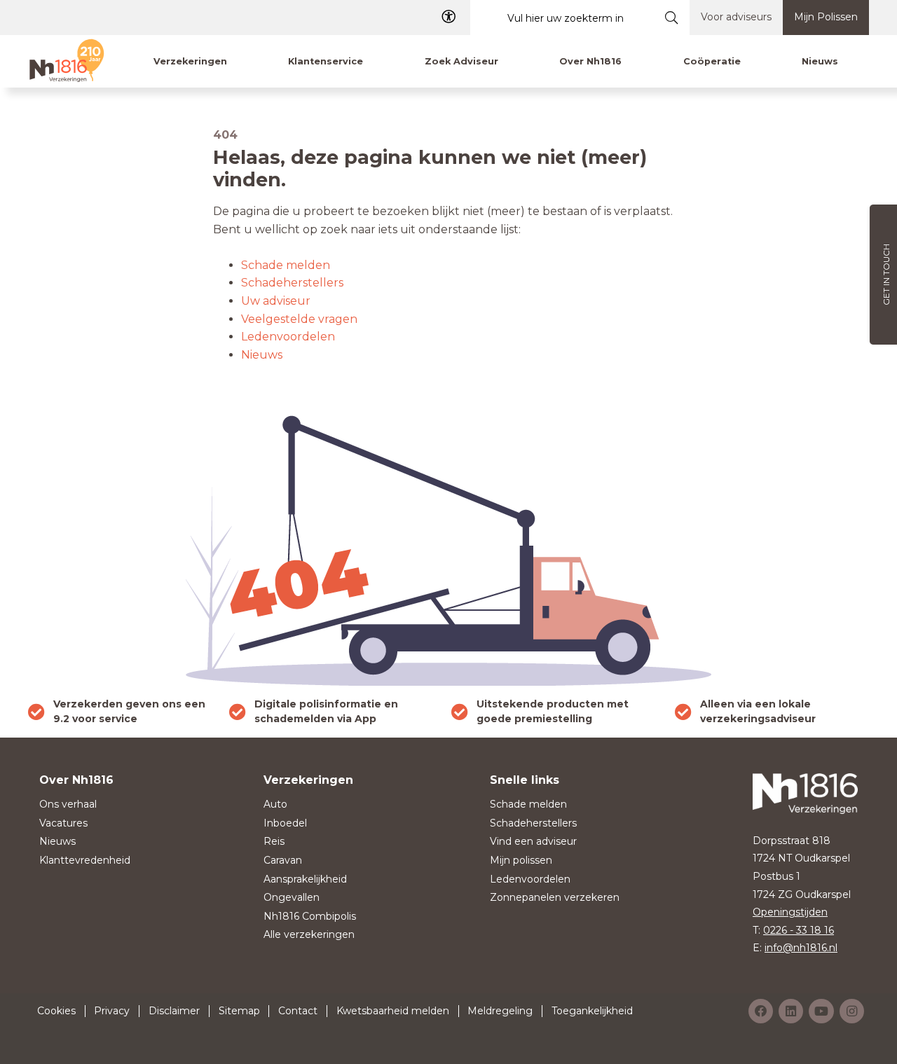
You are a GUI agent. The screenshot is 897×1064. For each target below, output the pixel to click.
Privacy (112, 1010)
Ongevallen (291, 897)
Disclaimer (174, 1010)
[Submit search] (672, 17)
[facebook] (760, 1011)
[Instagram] (852, 1011)
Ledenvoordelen (288, 336)
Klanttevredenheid (84, 860)
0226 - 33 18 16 (798, 930)
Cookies (56, 1010)
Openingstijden (790, 912)
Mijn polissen (521, 860)
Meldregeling (500, 1010)
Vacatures (63, 823)
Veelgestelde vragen (299, 319)
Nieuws (261, 354)
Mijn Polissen (826, 17)
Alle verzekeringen (309, 934)
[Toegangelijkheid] (448, 17)
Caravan (282, 860)
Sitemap (239, 1010)
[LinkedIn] (791, 1011)
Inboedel (285, 823)
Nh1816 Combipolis (309, 916)
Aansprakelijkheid (305, 879)
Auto (275, 804)
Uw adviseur (275, 301)
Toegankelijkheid (592, 1010)
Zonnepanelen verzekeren (554, 897)
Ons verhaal (68, 804)
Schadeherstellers (292, 282)
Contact (297, 1010)
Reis (274, 841)
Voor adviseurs (736, 17)
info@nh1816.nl (801, 947)
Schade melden (285, 265)
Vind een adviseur (533, 841)
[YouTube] (821, 1011)
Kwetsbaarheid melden (392, 1010)
